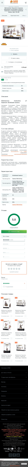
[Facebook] (14, 455)
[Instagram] (10, 455)
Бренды (3, 382)
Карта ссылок (14, 458)
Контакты (3, 386)
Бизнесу (3, 396)
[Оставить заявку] (11, 316)
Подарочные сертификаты (8, 377)
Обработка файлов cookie (8, 414)
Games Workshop (17, 204)
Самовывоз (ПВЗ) (5, 368)
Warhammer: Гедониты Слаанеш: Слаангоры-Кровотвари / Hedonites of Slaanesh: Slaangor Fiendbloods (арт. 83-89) (21, 358)
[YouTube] (18, 455)
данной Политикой (15, 465)
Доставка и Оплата (6, 372)
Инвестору (4, 419)
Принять (24, 463)
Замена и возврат (5, 405)
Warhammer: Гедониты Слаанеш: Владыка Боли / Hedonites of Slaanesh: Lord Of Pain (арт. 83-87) (20, 334)
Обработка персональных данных (10, 410)
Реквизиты (4, 391)
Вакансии (3, 400)
